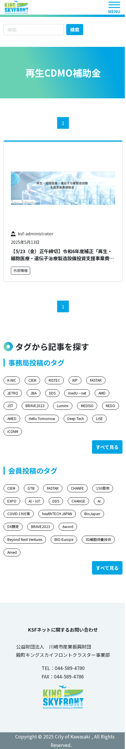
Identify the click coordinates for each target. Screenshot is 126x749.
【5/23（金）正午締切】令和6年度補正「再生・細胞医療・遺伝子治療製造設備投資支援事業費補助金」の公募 (62, 258)
